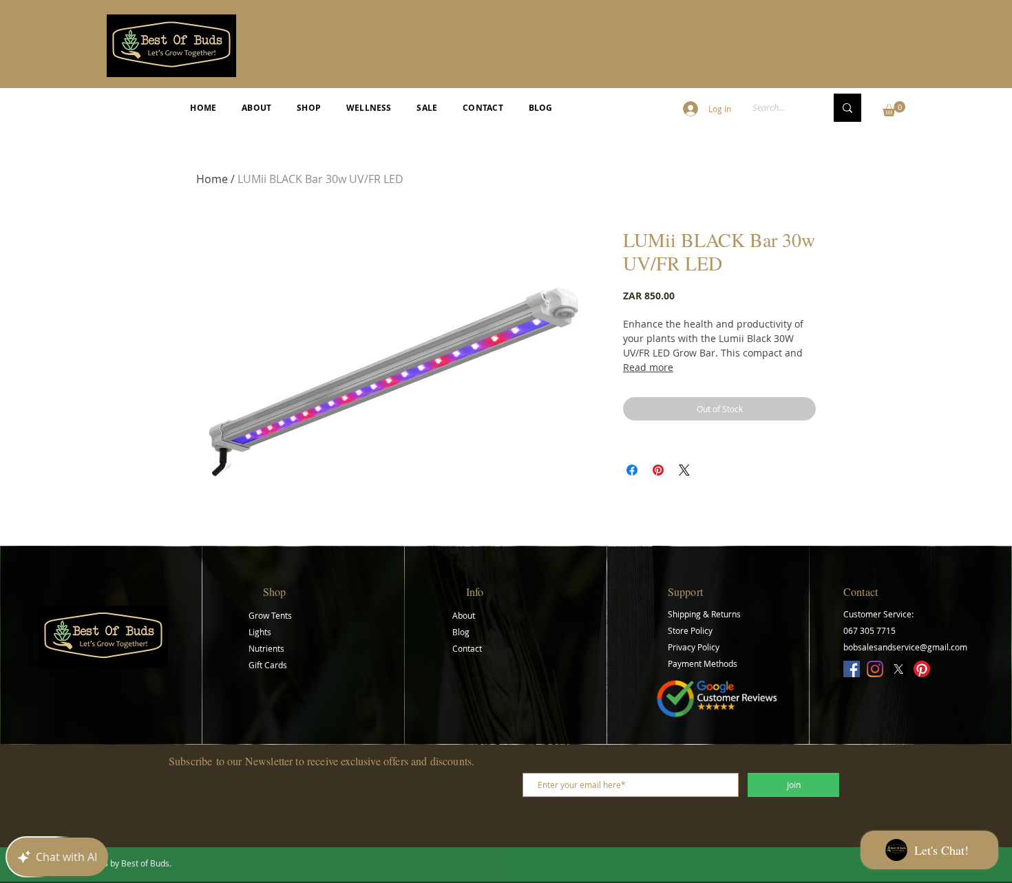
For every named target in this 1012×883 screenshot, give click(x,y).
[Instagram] (875, 669)
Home (212, 179)
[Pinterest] (922, 669)
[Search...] (847, 108)
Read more (648, 367)
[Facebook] (851, 669)
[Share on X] (684, 470)
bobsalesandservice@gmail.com (905, 646)
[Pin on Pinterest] (658, 470)
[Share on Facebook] (632, 470)
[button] (894, 108)
